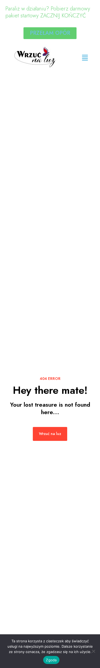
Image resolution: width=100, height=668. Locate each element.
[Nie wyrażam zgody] (93, 651)
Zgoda (51, 660)
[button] (85, 58)
